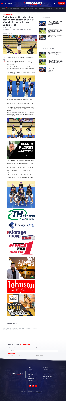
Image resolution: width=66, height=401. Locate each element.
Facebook (52, 3)
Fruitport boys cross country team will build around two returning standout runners (55, 36)
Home (29, 367)
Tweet (4, 60)
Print (4, 64)
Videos (45, 378)
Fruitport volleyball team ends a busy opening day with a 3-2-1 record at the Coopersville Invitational (55, 23)
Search (56, 3)
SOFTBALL (33, 10)
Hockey (31, 8)
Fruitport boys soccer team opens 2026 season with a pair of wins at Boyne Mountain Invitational (55, 30)
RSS (36, 386)
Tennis (35, 8)
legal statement (41, 355)
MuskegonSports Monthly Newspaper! (54, 8)
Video (6, 3)
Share (4, 57)
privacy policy (37, 355)
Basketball (16, 8)
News (29, 372)
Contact (10, 3)
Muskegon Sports (16, 374)
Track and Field (47, 376)
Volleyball (41, 8)
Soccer (27, 8)
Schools (4, 8)
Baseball (22, 8)
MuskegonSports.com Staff (11, 32)
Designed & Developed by (33, 392)
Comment (4, 62)
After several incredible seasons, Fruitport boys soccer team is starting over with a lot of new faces (55, 54)
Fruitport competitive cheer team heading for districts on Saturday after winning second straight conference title (33, 3)
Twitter (54, 3)
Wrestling (31, 378)
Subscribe (61, 3)
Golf (29, 376)
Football (9, 8)
